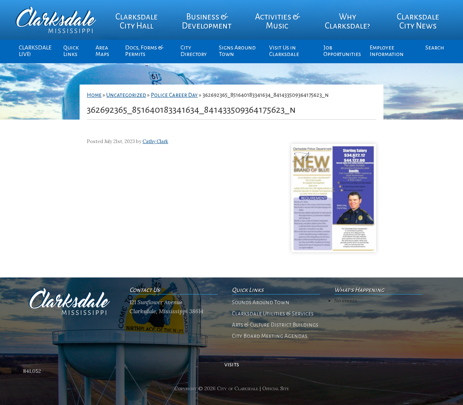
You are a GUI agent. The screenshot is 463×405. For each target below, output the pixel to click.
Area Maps (102, 50)
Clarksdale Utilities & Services (273, 313)
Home (94, 95)
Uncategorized (126, 95)
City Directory (193, 50)
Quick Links (71, 50)
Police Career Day (174, 95)
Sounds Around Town (260, 302)
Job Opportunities (342, 50)
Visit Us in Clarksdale (284, 50)
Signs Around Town (237, 50)
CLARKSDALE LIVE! (35, 50)
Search (434, 47)
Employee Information (387, 50)
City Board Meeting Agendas (269, 336)
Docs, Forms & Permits (144, 50)
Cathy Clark (155, 141)
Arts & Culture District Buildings (275, 325)
